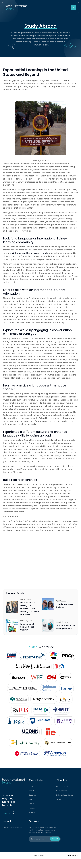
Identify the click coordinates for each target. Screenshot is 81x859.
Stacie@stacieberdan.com (12, 827)
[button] (73, 7)
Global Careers (62, 786)
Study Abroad (61, 790)
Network (32, 812)
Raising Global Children (65, 795)
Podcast (32, 808)
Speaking (32, 795)
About (31, 790)
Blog (30, 799)
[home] (17, 7)
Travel (58, 799)
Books (31, 804)
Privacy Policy (72, 855)
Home (31, 786)
